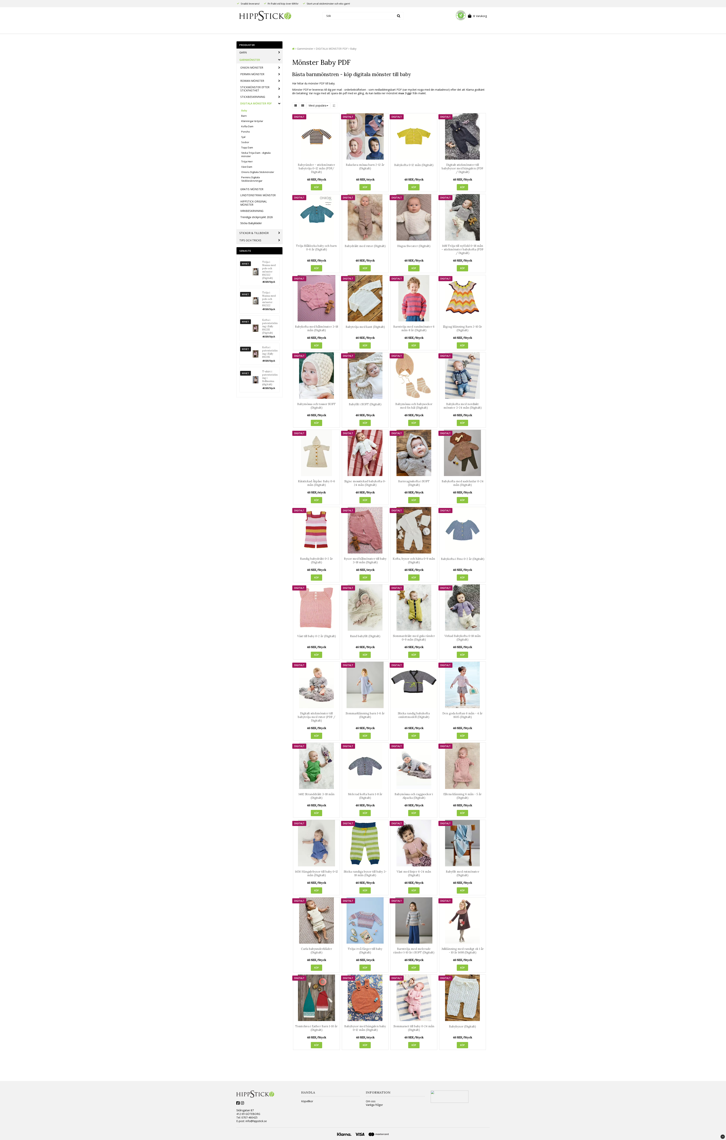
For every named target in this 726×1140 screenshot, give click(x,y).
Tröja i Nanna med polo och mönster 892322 (269, 299)
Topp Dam (247, 147)
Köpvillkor (307, 1101)
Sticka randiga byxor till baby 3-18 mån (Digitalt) (365, 873)
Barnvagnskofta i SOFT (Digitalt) (414, 483)
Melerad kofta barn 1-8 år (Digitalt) (365, 796)
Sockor (245, 142)
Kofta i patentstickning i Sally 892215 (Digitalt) (270, 326)
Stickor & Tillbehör (254, 233)
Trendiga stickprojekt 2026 (256, 217)
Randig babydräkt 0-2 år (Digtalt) (316, 560)
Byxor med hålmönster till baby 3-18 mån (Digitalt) (365, 560)
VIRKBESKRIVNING (251, 211)
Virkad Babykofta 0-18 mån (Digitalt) (462, 637)
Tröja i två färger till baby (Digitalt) (365, 950)
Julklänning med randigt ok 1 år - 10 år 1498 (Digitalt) (462, 950)
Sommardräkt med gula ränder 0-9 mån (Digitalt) (414, 637)
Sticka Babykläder (251, 223)
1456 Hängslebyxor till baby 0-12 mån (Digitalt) (316, 873)
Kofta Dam (247, 126)
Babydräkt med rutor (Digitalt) (365, 246)
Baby (244, 110)
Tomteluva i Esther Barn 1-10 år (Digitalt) (316, 1028)
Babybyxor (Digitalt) (462, 1026)
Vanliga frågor (374, 1105)
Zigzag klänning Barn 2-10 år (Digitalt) (462, 328)
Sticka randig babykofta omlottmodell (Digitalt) (414, 715)
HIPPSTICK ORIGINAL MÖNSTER (253, 203)
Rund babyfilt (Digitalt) (365, 636)
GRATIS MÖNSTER (251, 189)
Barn (244, 115)
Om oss (370, 1101)
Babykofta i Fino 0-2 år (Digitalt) (462, 559)
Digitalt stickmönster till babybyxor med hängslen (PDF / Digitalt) (462, 168)
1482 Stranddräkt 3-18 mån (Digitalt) (316, 796)
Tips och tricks (250, 240)
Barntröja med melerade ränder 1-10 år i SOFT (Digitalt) (413, 950)
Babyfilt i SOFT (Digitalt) (365, 404)
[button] (477, 16)
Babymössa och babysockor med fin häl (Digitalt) (413, 405)
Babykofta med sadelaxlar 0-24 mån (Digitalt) (462, 483)
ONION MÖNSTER (251, 67)
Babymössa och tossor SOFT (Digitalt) (316, 405)
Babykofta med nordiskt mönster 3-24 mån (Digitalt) (463, 405)
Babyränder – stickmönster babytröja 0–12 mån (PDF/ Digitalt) (316, 168)
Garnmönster (249, 60)
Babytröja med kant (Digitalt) (365, 327)
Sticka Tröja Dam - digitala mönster (256, 154)
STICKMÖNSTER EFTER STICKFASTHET (254, 88)
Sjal (243, 137)
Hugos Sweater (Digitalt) (413, 246)
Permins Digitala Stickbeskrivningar (251, 179)
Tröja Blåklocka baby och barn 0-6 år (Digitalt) (316, 247)
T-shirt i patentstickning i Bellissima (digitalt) (270, 378)
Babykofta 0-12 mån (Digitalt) (413, 165)
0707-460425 (249, 1117)
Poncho (245, 131)
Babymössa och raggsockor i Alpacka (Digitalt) (414, 796)
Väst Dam (246, 166)
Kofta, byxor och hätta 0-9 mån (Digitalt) (414, 560)
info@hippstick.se (256, 1121)
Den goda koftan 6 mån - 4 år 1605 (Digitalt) (462, 715)
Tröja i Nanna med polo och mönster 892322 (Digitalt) (269, 270)
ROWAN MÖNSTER (252, 81)
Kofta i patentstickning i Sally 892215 (270, 352)
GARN (243, 52)
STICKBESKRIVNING (252, 97)
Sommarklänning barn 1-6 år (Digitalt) (365, 715)
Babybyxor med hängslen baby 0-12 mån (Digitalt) (365, 1028)
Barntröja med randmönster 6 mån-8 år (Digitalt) (413, 328)
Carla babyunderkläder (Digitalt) (316, 950)
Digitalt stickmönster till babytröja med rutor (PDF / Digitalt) (316, 717)
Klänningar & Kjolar (252, 121)
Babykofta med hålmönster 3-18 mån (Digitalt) (316, 328)
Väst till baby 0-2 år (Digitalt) (316, 636)
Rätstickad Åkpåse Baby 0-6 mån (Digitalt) (316, 483)
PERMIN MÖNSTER (252, 74)
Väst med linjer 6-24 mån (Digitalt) (414, 873)
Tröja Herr (247, 161)
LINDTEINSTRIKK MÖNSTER (258, 195)
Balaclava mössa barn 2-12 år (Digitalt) (365, 166)
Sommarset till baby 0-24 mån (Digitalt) (413, 1028)
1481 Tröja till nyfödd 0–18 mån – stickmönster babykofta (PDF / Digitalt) (462, 249)
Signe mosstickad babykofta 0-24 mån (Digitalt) (365, 483)
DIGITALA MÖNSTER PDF (256, 103)
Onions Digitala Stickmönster (257, 172)
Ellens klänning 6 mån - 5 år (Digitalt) (462, 796)
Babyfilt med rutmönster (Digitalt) (462, 873)
